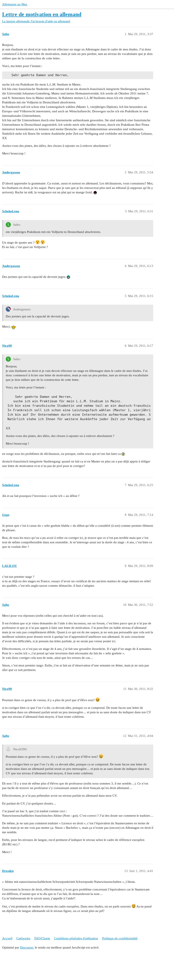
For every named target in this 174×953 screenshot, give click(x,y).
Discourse (26, 947)
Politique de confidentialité (120, 938)
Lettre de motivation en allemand (41, 14)
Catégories (23, 938)
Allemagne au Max (14, 4)
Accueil (7, 938)
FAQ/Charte (42, 938)
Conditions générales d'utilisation (76, 938)
